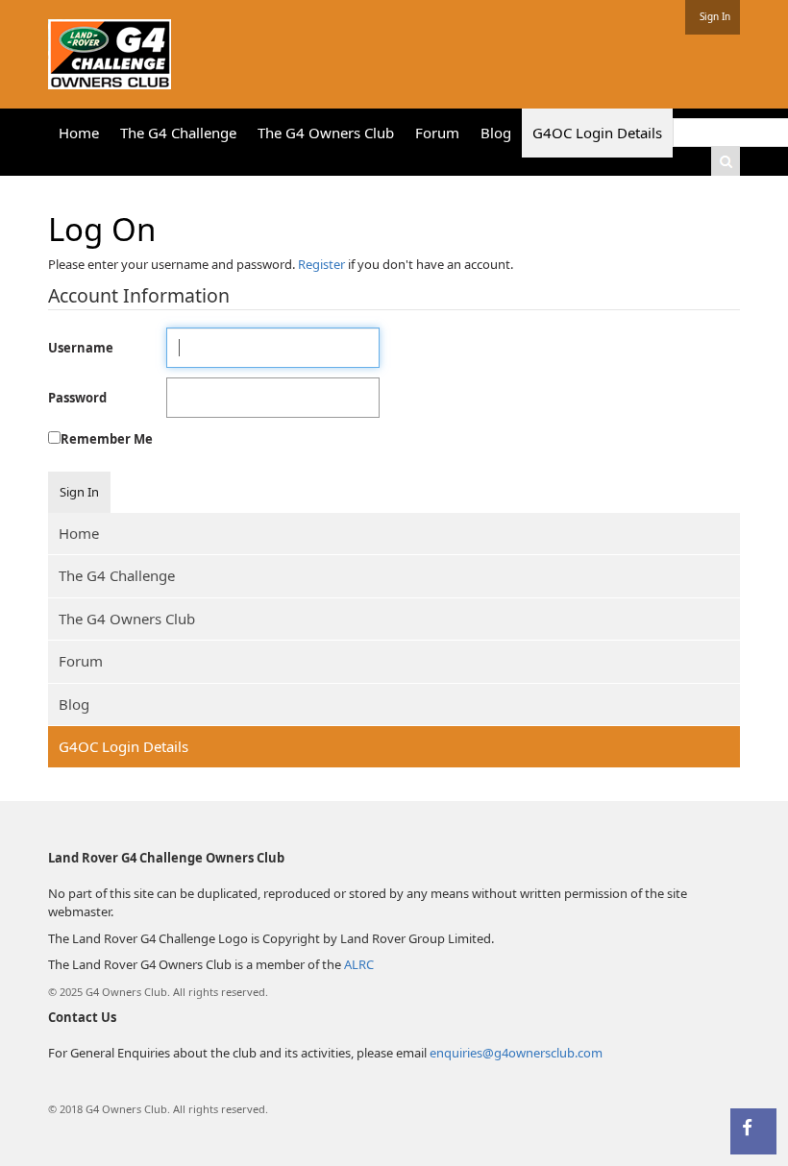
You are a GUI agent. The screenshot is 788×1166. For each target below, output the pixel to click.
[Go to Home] (109, 50)
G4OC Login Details (123, 746)
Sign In (715, 16)
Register (321, 264)
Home (79, 533)
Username (80, 347)
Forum (81, 660)
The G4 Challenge (117, 575)
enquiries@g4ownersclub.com (516, 1052)
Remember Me (107, 439)
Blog (74, 704)
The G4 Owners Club (127, 618)
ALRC (359, 964)
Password (77, 397)
